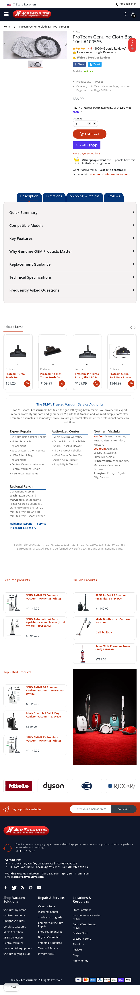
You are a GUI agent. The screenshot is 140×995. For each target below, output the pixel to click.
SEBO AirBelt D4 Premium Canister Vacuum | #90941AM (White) (45, 690)
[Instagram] (22, 888)
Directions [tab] (54, 196)
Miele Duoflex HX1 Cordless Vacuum (113, 621)
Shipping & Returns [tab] (85, 196)
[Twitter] (14, 888)
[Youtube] (39, 888)
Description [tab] (29, 196)
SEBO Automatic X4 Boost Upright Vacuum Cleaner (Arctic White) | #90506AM (46, 622)
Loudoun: (100, 448)
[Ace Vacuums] (26, 830)
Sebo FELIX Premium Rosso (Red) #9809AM (113, 648)
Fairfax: (98, 436)
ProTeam (77, 32)
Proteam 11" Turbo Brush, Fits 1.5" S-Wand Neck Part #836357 (87, 375)
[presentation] (131, 327)
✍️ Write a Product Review (91, 57)
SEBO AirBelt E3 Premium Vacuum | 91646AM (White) (43, 596)
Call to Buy (104, 632)
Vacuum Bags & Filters (97, 90)
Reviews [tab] (114, 196)
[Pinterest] (31, 888)
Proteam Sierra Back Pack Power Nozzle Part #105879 (120, 375)
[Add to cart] (27, 383)
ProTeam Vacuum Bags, (104, 86)
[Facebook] (5, 888)
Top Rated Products (17, 672)
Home (7, 26)
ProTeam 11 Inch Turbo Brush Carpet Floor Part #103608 (52, 375)
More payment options (86, 153)
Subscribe (124, 809)
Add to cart (92, 134)
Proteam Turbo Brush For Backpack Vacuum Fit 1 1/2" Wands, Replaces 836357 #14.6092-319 (17, 375)
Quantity (77, 118)
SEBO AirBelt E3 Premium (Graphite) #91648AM (111, 596)
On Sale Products (85, 580)
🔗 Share (132, 45)
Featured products (16, 580)
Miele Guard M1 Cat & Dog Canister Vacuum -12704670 (43, 715)
